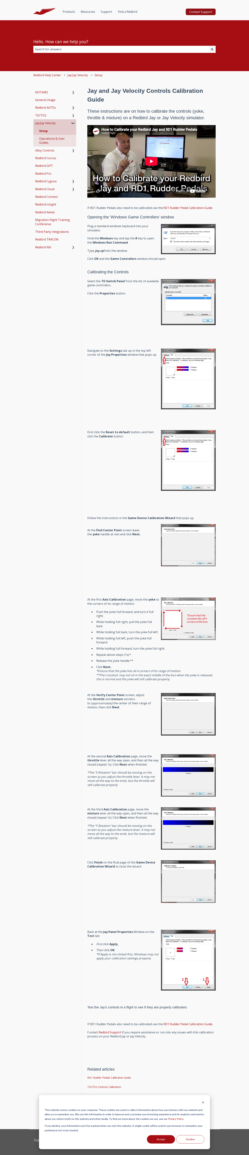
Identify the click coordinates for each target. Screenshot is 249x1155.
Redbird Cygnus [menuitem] (46, 181)
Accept (161, 1139)
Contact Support (200, 12)
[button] (73, 92)
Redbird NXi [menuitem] (43, 247)
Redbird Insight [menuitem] (45, 204)
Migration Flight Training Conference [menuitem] (52, 222)
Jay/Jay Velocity (77, 75)
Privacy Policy (175, 1118)
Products (69, 12)
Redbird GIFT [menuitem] (44, 166)
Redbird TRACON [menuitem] (47, 239)
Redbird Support (110, 1032)
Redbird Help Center (47, 75)
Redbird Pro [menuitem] (43, 174)
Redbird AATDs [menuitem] (45, 108)
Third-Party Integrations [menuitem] (52, 232)
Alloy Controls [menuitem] (44, 150)
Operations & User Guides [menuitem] (52, 141)
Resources (88, 12)
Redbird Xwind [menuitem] (45, 212)
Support (106, 12)
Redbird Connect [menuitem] (46, 197)
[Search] (212, 49)
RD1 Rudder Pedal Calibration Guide (188, 208)
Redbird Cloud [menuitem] (44, 189)
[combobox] (121, 49)
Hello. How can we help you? (60, 41)
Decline (190, 1139)
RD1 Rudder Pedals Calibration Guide (109, 1077)
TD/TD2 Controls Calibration (104, 1087)
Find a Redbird (127, 12)
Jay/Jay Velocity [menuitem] (45, 123)
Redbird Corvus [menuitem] (45, 158)
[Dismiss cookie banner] (203, 1103)
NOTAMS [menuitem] (41, 92)
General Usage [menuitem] (45, 100)
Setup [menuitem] (43, 131)
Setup (98, 75)
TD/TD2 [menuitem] (40, 115)
